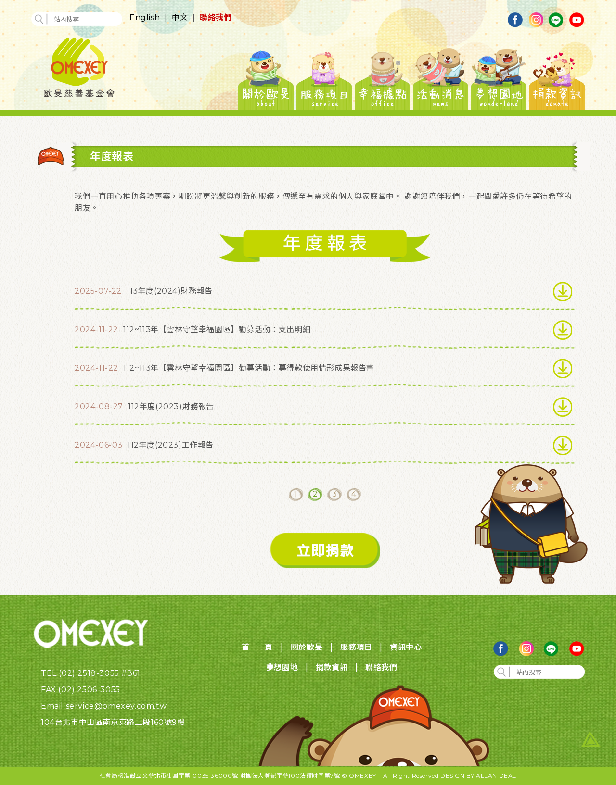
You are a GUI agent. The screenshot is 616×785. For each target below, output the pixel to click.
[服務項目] (324, 77)
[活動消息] (440, 77)
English (144, 17)
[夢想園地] (498, 77)
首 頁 (257, 647)
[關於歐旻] (266, 77)
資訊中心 (406, 647)
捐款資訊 (331, 667)
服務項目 (356, 647)
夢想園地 (282, 667)
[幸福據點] (382, 77)
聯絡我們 (215, 17)
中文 (180, 17)
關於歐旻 (306, 647)
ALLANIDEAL (496, 775)
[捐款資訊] (557, 77)
